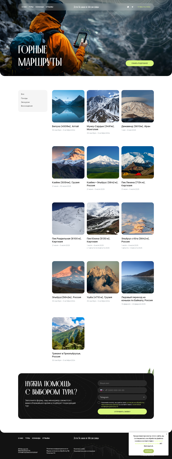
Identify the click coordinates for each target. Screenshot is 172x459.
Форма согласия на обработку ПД (58, 451)
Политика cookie (79, 449)
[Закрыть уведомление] (167, 434)
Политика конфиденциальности (57, 449)
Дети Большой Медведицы (86, 7)
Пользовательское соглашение (84, 451)
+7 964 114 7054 (143, 7)
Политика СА (51, 453)
